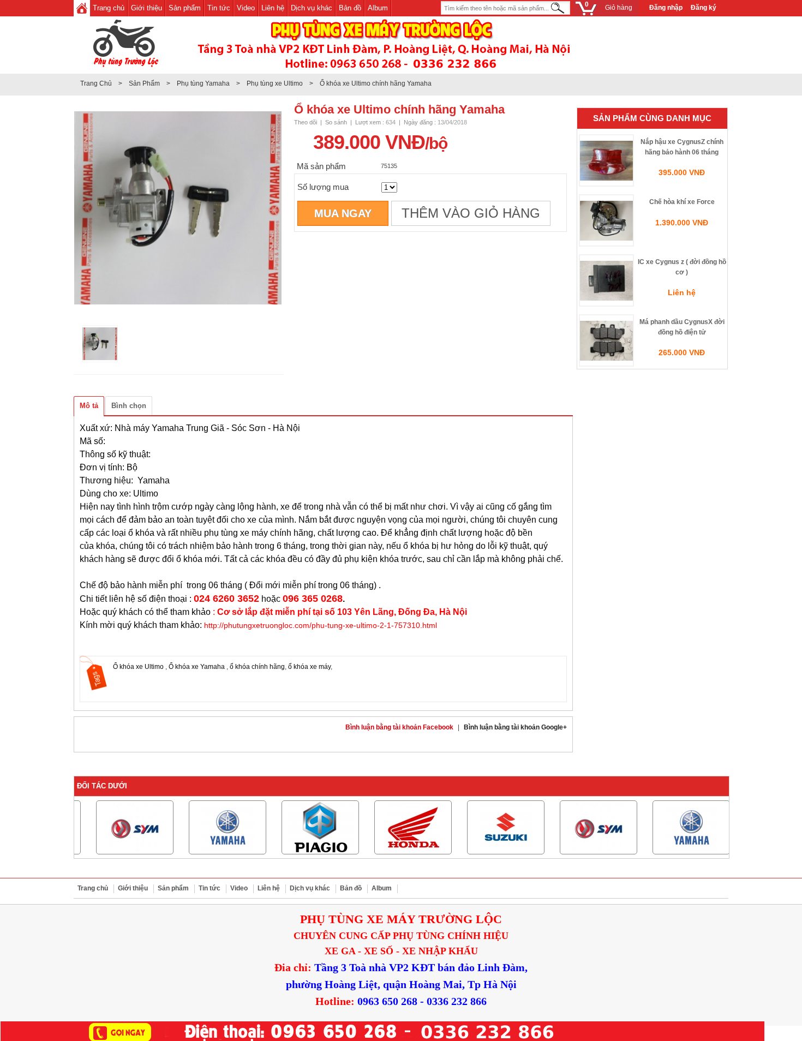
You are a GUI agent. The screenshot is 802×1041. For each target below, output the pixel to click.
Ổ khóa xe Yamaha (197, 667)
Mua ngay (343, 213)
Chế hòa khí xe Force (682, 202)
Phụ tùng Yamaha (203, 83)
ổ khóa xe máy (309, 667)
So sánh (336, 122)
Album (378, 8)
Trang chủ (108, 8)
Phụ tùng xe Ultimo (275, 83)
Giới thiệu (146, 8)
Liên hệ (272, 8)
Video (246, 8)
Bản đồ (350, 8)
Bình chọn (128, 406)
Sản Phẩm (144, 83)
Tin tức (218, 8)
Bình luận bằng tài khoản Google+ (515, 727)
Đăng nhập (666, 7)
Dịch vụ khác (311, 8)
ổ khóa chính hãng (257, 667)
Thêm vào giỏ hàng (471, 213)
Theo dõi (305, 122)
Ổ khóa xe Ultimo (139, 667)
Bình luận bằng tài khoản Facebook (399, 727)
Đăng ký (703, 7)
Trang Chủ (96, 83)
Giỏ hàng (608, 6)
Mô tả (89, 406)
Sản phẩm (185, 8)
